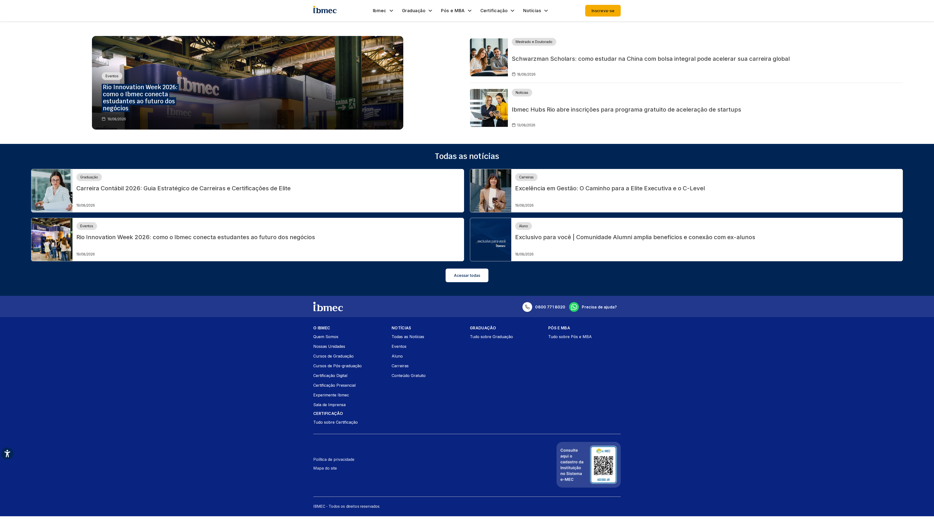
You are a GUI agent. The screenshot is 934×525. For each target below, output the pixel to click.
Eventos (399, 346)
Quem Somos (325, 336)
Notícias (532, 10)
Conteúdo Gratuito (409, 375)
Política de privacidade (333, 459)
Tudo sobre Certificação (335, 422)
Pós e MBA (453, 10)
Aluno (397, 356)
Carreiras (400, 365)
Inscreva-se (603, 10)
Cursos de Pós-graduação (337, 365)
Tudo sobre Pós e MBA (570, 336)
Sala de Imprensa (329, 404)
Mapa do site (325, 468)
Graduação (414, 10)
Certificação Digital (330, 375)
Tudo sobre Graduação (491, 336)
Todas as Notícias (408, 336)
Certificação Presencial (334, 385)
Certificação (494, 10)
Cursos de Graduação (333, 356)
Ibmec (379, 10)
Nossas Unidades (329, 346)
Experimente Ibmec (331, 395)
